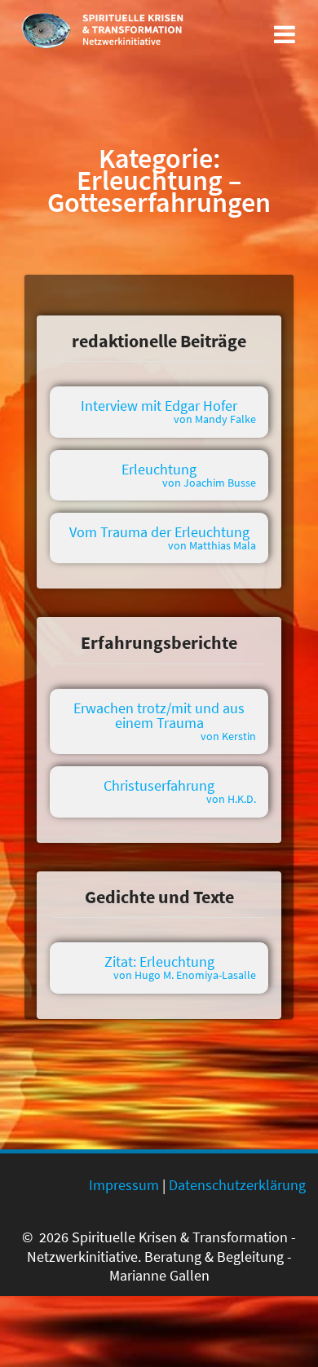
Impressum (124, 1184)
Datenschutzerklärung (237, 1184)
